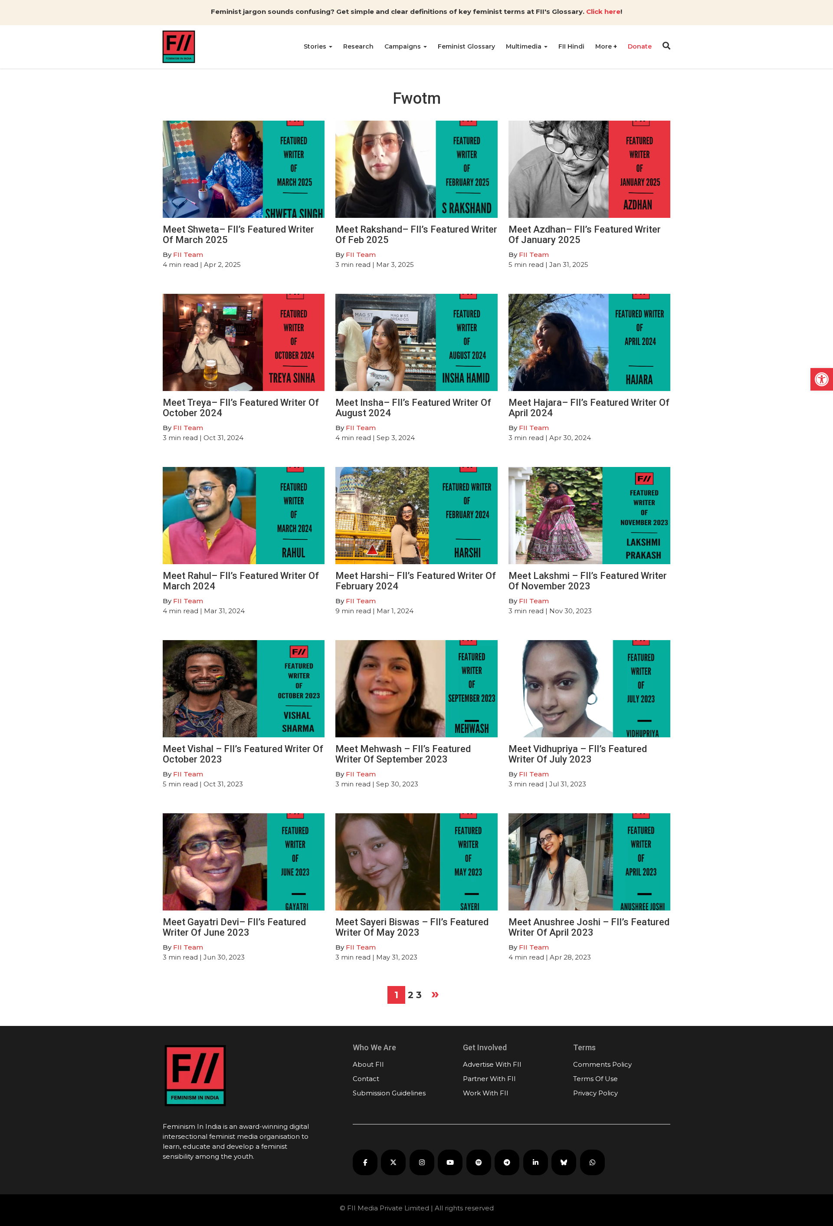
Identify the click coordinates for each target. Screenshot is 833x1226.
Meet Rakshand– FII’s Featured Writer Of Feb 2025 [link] (416, 234)
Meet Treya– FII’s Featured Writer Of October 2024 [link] (241, 407)
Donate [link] (640, 46)
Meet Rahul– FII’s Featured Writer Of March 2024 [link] (241, 581)
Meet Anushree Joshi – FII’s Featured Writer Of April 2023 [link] (588, 927)
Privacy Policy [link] (595, 1093)
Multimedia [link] (524, 46)
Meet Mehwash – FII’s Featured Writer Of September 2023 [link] (403, 754)
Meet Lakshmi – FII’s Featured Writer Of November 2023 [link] (587, 581)
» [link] (435, 993)
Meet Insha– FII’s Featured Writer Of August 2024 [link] (413, 407)
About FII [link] (368, 1064)
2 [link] (410, 994)
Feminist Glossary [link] (466, 46)
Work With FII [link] (485, 1093)
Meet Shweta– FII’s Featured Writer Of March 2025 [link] (238, 234)
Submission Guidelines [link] (389, 1093)
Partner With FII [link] (489, 1079)
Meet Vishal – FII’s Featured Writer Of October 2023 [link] (243, 754)
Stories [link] (316, 46)
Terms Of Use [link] (595, 1079)
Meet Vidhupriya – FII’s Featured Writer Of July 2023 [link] (577, 754)
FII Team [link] (188, 254)
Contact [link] (366, 1079)
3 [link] (419, 994)
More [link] (604, 46)
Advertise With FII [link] (492, 1064)
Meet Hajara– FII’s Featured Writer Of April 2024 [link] (588, 407)
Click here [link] (603, 11)
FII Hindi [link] (571, 46)
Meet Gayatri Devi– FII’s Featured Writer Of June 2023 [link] (234, 927)
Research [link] (358, 46)
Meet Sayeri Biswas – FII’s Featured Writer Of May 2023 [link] (412, 927)
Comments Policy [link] (602, 1064)
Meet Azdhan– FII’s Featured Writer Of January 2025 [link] (584, 234)
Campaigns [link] (403, 46)
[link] (821, 379)
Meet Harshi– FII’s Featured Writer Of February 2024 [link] (415, 581)
